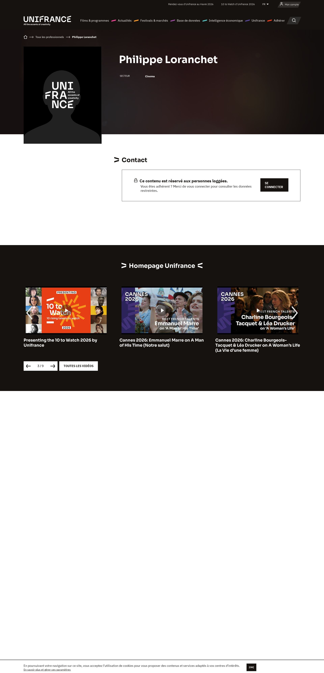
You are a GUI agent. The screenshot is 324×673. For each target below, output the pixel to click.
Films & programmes (94, 20)
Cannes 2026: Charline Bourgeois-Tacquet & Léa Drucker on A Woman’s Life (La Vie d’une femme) (257, 345)
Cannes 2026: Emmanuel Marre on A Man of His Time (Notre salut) (161, 343)
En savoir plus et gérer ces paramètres (47, 669)
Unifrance (258, 20)
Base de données (188, 20)
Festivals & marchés (154, 20)
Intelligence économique (226, 20)
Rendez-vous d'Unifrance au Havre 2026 (190, 4)
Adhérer (279, 20)
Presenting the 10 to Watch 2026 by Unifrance (60, 343)
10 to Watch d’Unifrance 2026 (238, 4)
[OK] (251, 667)
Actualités (125, 20)
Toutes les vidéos (78, 366)
